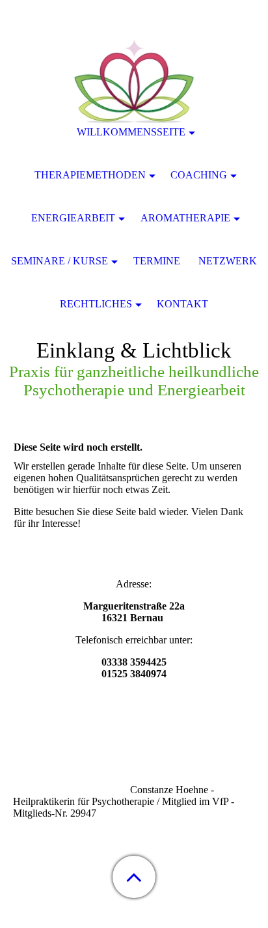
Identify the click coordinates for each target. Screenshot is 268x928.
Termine (156, 260)
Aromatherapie (185, 217)
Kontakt (182, 303)
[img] (134, 81)
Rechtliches (96, 303)
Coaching (198, 174)
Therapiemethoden (90, 174)
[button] (134, 877)
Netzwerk (227, 260)
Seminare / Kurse (59, 260)
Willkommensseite (131, 131)
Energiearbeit (73, 217)
